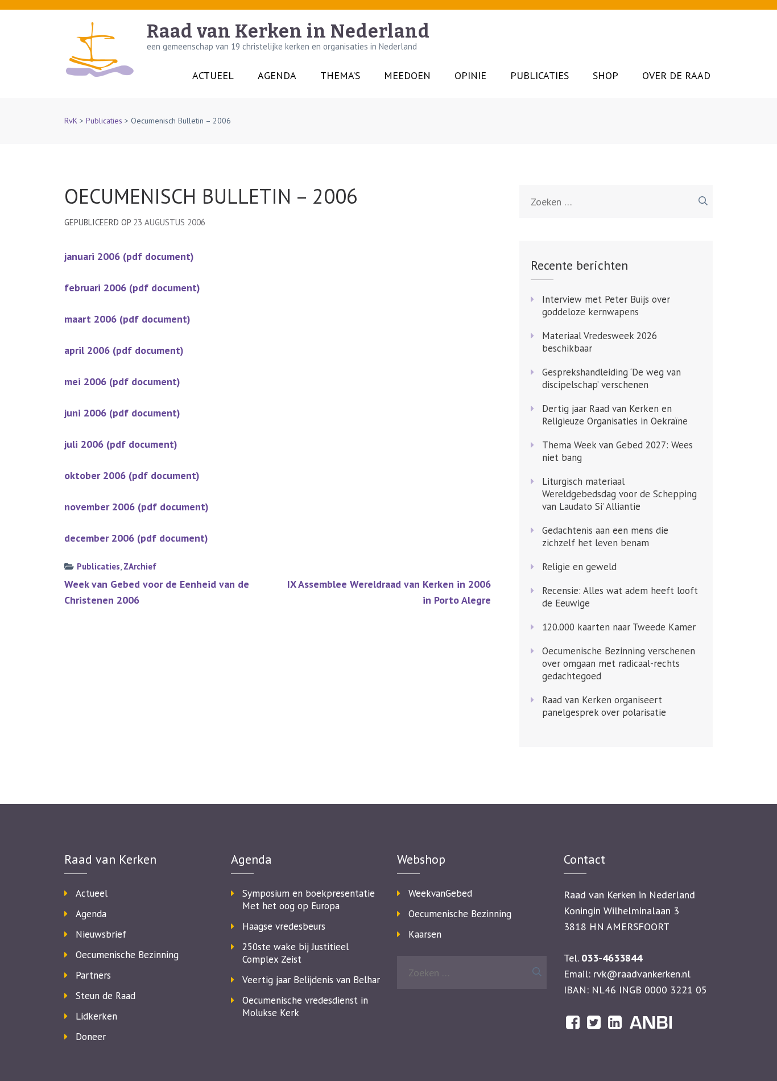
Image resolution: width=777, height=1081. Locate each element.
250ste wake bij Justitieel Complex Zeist (295, 953)
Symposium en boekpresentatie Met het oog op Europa (308, 899)
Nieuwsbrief (101, 934)
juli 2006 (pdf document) (120, 444)
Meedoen (407, 75)
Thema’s (340, 75)
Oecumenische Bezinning (127, 954)
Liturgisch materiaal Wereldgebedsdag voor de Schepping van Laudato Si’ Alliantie (619, 494)
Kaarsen (424, 934)
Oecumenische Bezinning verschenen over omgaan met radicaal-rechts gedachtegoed (618, 663)
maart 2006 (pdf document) (127, 318)
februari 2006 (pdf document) (132, 287)
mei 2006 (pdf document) (122, 381)
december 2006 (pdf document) (136, 537)
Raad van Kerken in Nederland (288, 31)
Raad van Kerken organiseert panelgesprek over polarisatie (604, 706)
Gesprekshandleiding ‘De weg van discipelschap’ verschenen (611, 378)
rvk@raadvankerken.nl (642, 973)
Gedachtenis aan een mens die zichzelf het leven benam (605, 536)
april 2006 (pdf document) (124, 350)
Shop (605, 75)
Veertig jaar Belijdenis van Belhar (311, 979)
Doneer (91, 1036)
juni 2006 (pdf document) (122, 412)
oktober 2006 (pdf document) (132, 475)
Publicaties (539, 75)
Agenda (277, 75)
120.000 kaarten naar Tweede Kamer (619, 627)
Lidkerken (96, 1016)
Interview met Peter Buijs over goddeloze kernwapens (606, 305)
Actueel (213, 75)
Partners (93, 975)
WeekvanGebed (440, 893)
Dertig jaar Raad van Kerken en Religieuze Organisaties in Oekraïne (615, 414)
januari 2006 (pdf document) (129, 256)
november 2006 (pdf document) (136, 506)
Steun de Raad (105, 995)
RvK (70, 120)
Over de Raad (676, 75)
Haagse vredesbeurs (283, 926)
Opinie (470, 75)
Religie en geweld (579, 566)
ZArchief (139, 566)
